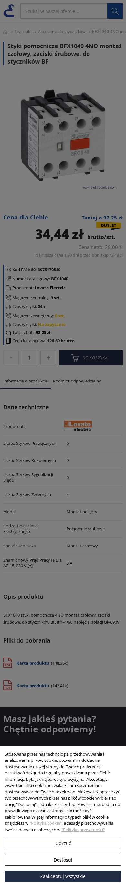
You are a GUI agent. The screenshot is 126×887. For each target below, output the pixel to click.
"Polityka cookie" (45, 823)
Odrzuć (63, 843)
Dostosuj (63, 860)
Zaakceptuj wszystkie (63, 876)
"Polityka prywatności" (83, 829)
